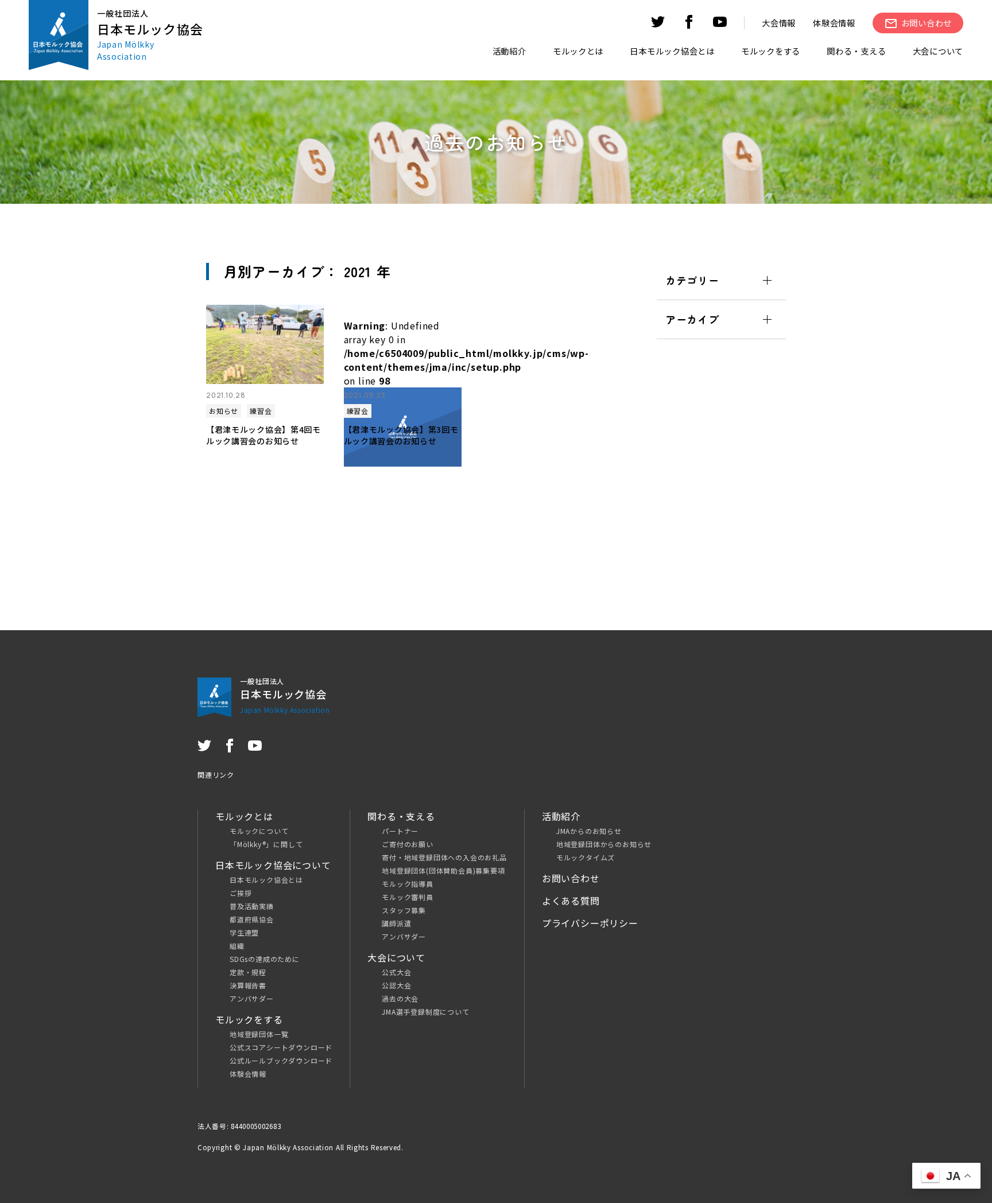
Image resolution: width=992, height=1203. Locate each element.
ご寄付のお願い (407, 844)
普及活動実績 (252, 906)
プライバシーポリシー (590, 923)
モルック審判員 (407, 897)
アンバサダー (252, 998)
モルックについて (259, 831)
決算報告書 (248, 985)
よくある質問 (571, 900)
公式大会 (396, 972)
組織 (237, 945)
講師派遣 (396, 923)
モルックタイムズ (585, 857)
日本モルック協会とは (266, 879)
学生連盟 (244, 932)
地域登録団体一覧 (259, 1034)
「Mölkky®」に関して (266, 844)
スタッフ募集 (404, 910)
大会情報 (779, 23)
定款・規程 (248, 972)
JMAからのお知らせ (589, 831)
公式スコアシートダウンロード (281, 1047)
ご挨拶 (240, 893)
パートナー (400, 831)
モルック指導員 (407, 883)
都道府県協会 (252, 919)
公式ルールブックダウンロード (281, 1060)
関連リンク (215, 774)
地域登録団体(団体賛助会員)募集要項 (443, 870)
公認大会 (396, 985)
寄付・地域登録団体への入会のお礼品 (444, 857)
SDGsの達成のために (265, 959)
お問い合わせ (571, 878)
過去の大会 (400, 998)
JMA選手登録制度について (425, 1011)
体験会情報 (834, 23)
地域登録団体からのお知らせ (604, 844)
